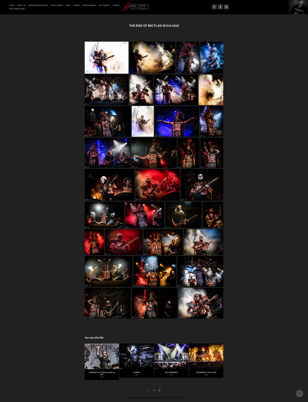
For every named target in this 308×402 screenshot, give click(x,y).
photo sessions (89, 5)
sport (68, 5)
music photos (57, 5)
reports (76, 5)
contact (116, 5)
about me (21, 5)
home (11, 5)
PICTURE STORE (17, 8)
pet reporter (104, 5)
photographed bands (38, 5)
